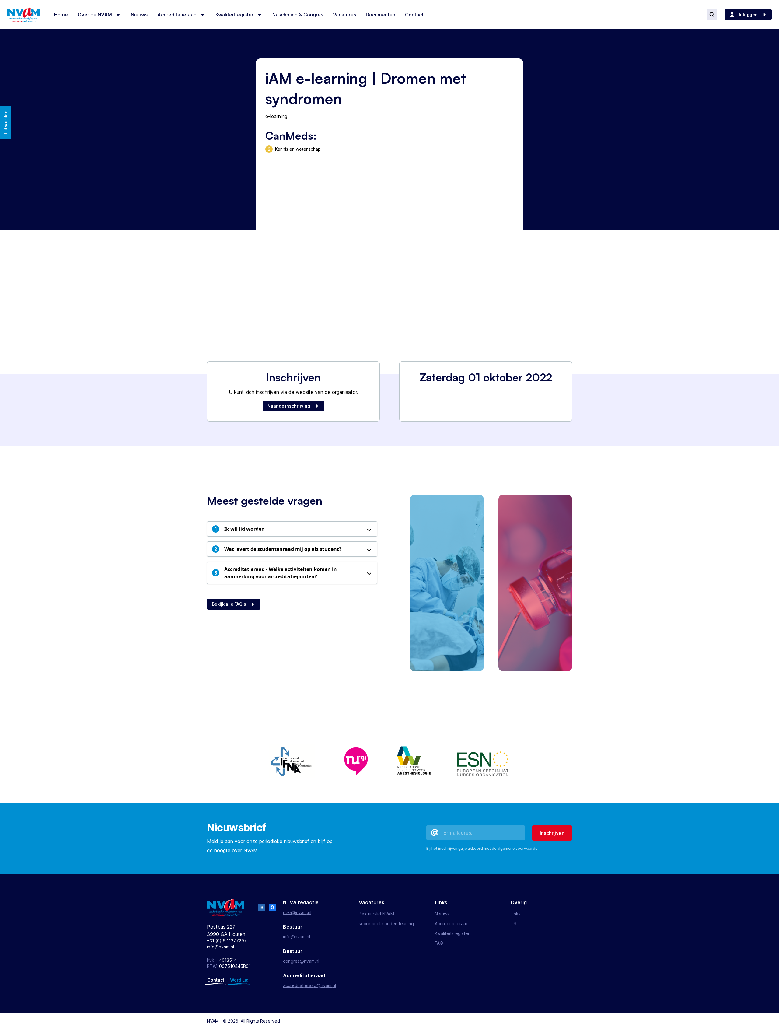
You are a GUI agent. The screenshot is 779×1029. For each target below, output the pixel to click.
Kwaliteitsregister (452, 933)
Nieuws (442, 913)
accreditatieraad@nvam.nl (309, 985)
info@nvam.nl (220, 946)
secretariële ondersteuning (386, 923)
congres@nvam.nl (301, 961)
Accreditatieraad (452, 923)
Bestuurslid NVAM (376, 913)
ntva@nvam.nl (297, 912)
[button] (292, 529)
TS (513, 923)
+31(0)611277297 (227, 940)
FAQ (439, 943)
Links (516, 913)
